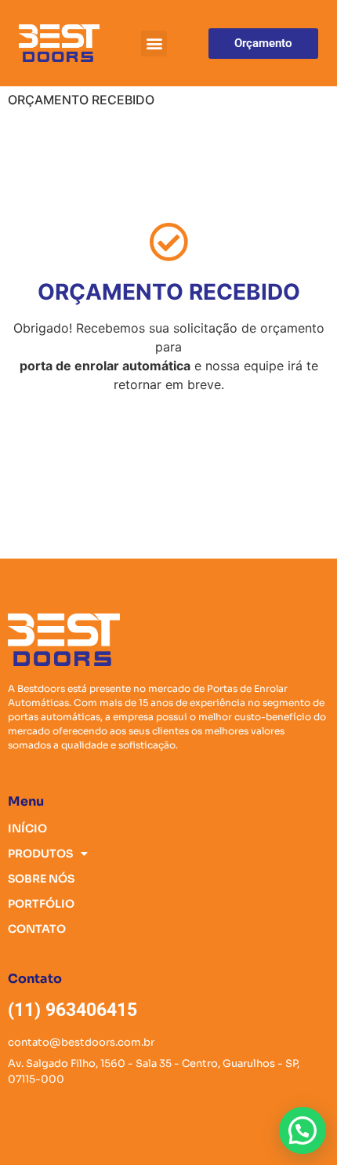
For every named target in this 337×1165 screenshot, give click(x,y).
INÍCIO (27, 828)
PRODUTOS (40, 853)
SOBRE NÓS (41, 879)
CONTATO (37, 929)
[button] (154, 43)
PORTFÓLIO (41, 904)
